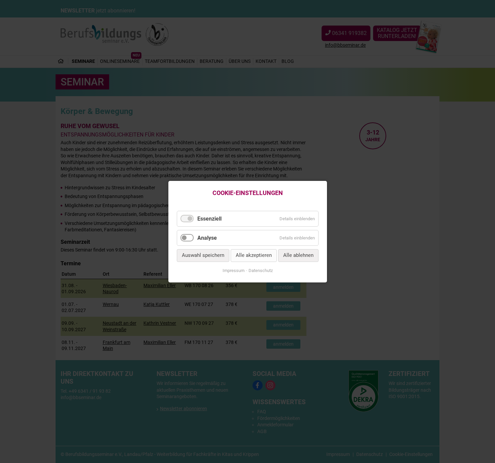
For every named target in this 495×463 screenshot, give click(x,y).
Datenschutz (261, 270)
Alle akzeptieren (254, 255)
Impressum (233, 270)
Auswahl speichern (203, 255)
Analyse (207, 238)
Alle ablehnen (298, 255)
